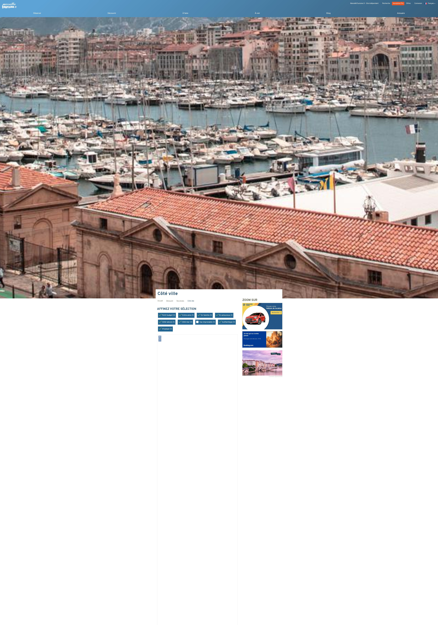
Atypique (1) (167, 329)
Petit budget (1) (168, 315)
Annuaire (401, 13)
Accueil (160, 301)
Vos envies (180, 301)
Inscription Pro (398, 3)
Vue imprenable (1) (207, 322)
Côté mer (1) (187, 322)
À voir (257, 13)
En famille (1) (206, 315)
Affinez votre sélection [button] (177, 309)
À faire (185, 13)
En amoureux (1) (225, 315)
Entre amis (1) (188, 315)
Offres (408, 3)
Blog (328, 13)
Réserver (37, 13)
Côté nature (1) (168, 322)
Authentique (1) (228, 322)
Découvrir (112, 13)
